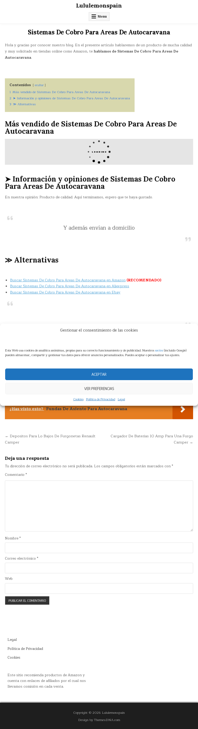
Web (9, 579)
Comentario (16, 475)
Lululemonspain (99, 5)
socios (159, 350)
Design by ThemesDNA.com (99, 720)
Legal (121, 399)
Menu (102, 16)
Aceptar (99, 374)
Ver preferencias (99, 388)
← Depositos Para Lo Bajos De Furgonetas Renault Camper (50, 439)
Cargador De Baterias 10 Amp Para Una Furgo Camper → (152, 439)
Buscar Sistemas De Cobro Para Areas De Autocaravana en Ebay (65, 292)
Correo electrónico (21, 558)
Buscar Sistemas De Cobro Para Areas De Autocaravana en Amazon (68, 280)
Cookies (78, 399)
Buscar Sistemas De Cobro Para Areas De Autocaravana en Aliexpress (69, 286)
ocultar (39, 85)
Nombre (13, 538)
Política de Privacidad (100, 399)
